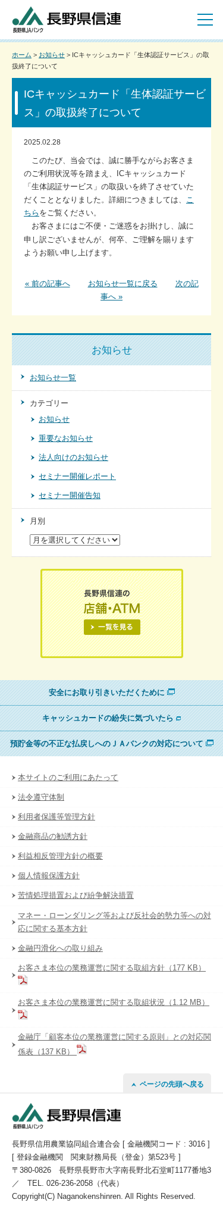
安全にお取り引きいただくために (108, 692)
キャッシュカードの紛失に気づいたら (109, 717)
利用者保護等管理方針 (56, 816)
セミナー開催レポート (77, 476)
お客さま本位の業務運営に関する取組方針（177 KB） (112, 967)
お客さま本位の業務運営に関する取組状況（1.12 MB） (113, 1002)
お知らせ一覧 (53, 377)
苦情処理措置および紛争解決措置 (76, 895)
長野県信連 (66, 19)
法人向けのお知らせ (73, 457)
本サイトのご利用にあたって (68, 777)
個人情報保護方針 (49, 875)
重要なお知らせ (66, 438)
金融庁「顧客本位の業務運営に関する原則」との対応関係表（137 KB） (114, 1044)
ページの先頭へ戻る (170, 1084)
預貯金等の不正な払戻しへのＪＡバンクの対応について (108, 743)
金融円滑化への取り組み (60, 948)
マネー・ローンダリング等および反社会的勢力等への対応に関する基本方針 (114, 922)
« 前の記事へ (47, 283)
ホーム (22, 54)
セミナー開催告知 (69, 495)
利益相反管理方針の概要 (60, 855)
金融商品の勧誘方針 (52, 836)
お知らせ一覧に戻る (123, 283)
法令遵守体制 (41, 797)
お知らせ (52, 54)
